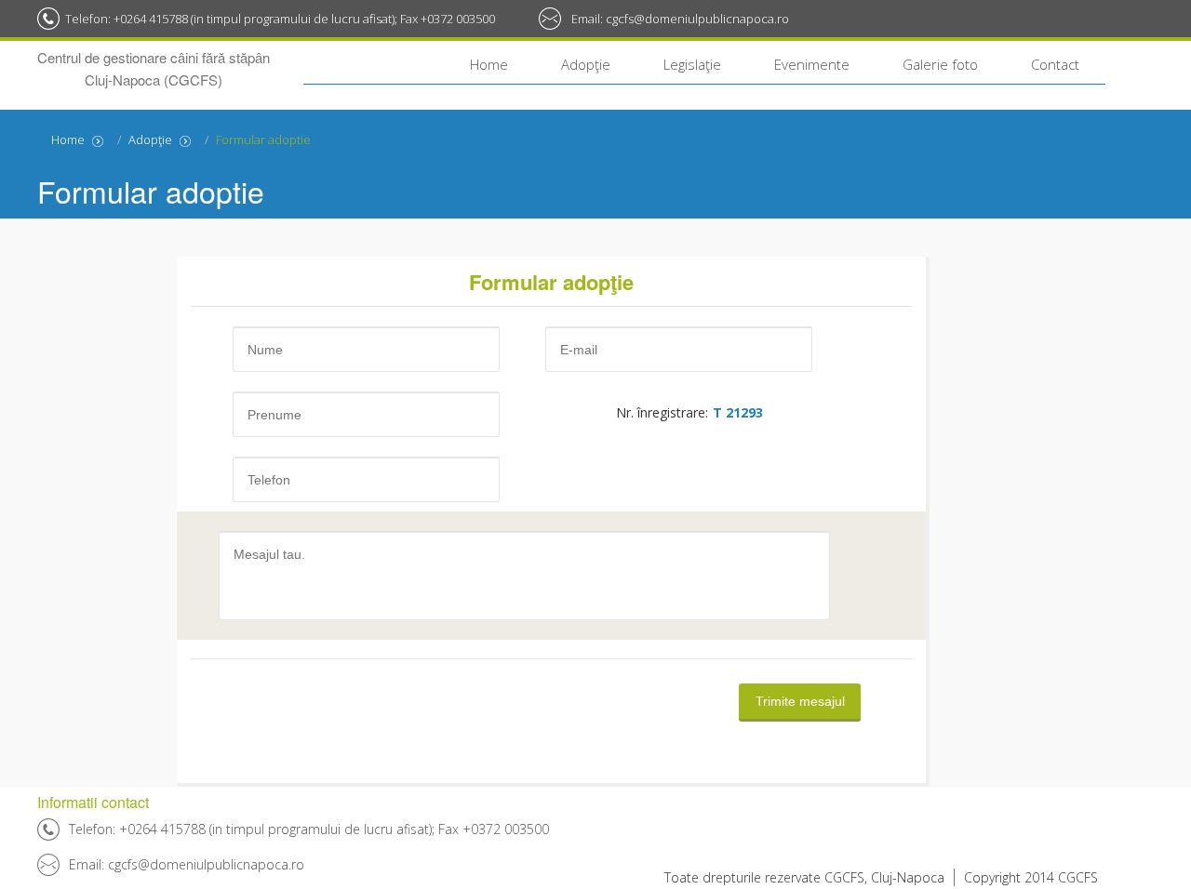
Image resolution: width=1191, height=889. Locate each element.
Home (489, 64)
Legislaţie (692, 64)
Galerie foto (940, 64)
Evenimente (812, 64)
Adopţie (585, 64)
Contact (1055, 64)
